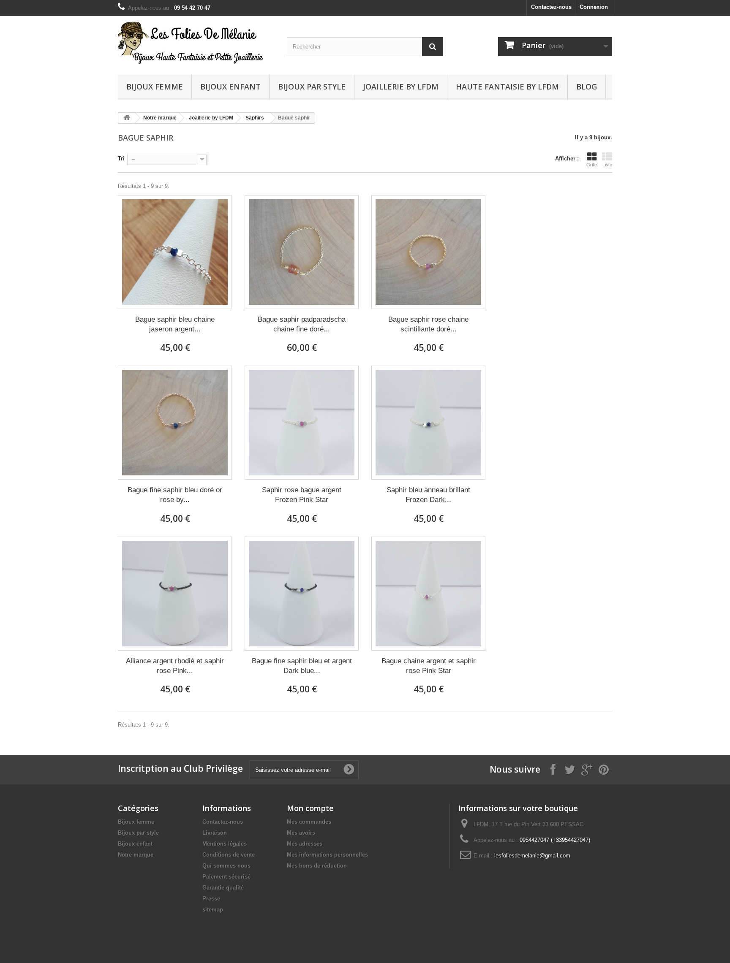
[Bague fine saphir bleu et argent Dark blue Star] (301, 593)
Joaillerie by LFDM (401, 86)
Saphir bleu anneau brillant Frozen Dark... (428, 495)
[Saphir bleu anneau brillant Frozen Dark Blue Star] (428, 422)
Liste (607, 164)
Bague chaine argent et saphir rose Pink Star (428, 666)
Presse (211, 898)
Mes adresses (304, 844)
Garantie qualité (223, 887)
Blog (586, 86)
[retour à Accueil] (127, 118)
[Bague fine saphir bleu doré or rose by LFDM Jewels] (175, 422)
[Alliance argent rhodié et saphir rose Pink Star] (175, 593)
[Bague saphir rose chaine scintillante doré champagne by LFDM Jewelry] (428, 252)
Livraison (214, 833)
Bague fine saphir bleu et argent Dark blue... (302, 666)
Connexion (594, 7)
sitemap (212, 909)
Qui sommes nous (226, 866)
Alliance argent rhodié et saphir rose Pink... (175, 666)
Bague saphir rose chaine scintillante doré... (428, 324)
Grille (591, 164)
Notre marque (160, 118)
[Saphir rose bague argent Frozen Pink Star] (301, 422)
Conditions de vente (228, 855)
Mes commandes (309, 822)
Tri (121, 158)
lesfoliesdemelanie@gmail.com (532, 855)
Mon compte (310, 808)
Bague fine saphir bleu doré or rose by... (175, 495)
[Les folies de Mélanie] (196, 43)
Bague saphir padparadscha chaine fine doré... (302, 324)
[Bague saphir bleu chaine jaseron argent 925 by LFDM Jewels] (175, 252)
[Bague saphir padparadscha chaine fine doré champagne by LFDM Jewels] (301, 252)
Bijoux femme (154, 86)
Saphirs (254, 118)
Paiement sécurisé (226, 876)
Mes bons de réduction (317, 866)
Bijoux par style (312, 86)
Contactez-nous (551, 7)
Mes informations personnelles (327, 855)
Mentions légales (224, 844)
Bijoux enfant (230, 86)
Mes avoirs (301, 833)
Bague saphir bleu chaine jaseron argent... (175, 324)
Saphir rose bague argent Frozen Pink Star (301, 495)
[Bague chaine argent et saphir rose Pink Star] (428, 593)
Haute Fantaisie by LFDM (507, 86)
